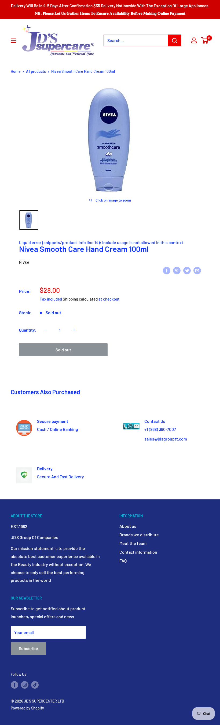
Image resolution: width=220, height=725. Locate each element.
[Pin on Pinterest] (177, 270)
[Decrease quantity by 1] (45, 330)
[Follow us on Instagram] (24, 684)
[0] (204, 40)
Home (16, 71)
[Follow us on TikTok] (35, 684)
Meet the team (132, 543)
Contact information (138, 552)
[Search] (174, 40)
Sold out (63, 349)
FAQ (123, 560)
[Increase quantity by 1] (74, 330)
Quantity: (27, 329)
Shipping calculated (80, 299)
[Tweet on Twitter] (187, 270)
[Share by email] (197, 270)
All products (36, 71)
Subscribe (28, 648)
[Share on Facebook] (166, 270)
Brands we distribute (139, 534)
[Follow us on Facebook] (14, 684)
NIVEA (24, 262)
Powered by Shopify (27, 708)
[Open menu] (13, 41)
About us (127, 526)
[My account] (194, 40)
